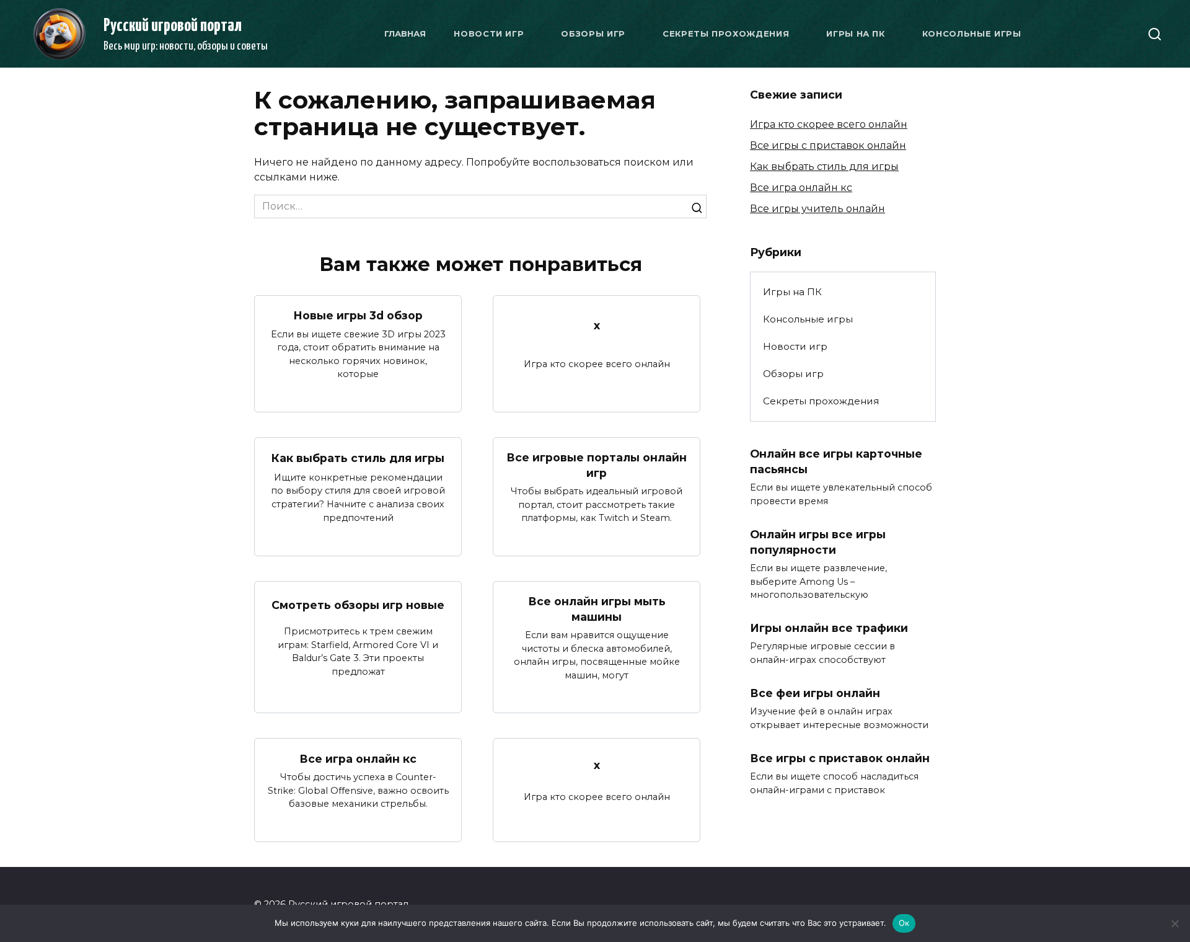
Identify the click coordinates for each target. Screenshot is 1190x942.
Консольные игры (971, 33)
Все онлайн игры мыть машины (597, 609)
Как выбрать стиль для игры (357, 457)
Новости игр (489, 33)
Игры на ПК (855, 33)
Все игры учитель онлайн (817, 209)
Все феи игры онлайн (815, 693)
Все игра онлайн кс (357, 758)
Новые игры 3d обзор (358, 315)
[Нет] (1174, 923)
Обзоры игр (593, 33)
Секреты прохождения (726, 33)
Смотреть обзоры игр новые (357, 604)
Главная (405, 33)
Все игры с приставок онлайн (828, 145)
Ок (904, 923)
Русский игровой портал (173, 26)
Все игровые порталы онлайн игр (596, 465)
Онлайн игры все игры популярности (818, 542)
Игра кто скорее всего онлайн (828, 124)
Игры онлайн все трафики (829, 627)
